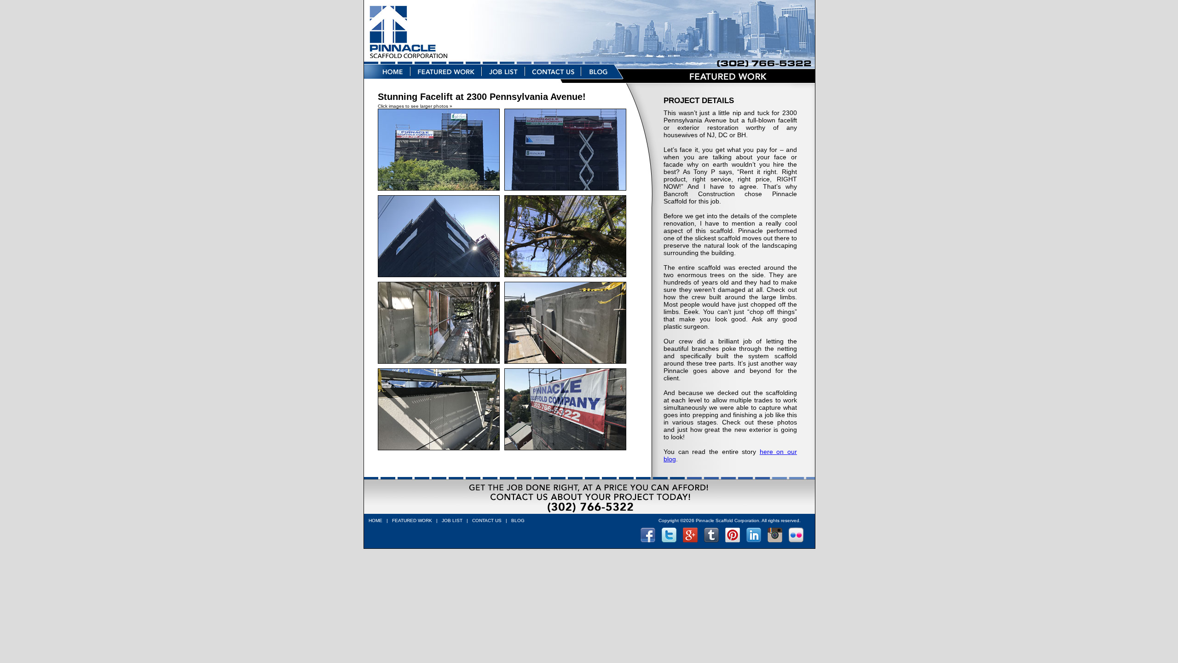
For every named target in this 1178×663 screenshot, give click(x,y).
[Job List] (503, 80)
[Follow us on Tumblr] (711, 540)
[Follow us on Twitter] (669, 540)
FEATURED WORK (412, 520)
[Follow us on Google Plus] (690, 540)
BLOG (518, 520)
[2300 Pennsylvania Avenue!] (441, 193)
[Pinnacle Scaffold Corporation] (589, 61)
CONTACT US (487, 520)
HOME (375, 520)
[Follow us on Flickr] (796, 540)
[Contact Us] (553, 80)
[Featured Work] (446, 80)
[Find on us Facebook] (648, 540)
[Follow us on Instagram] (775, 540)
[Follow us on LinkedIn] (753, 540)
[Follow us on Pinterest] (732, 540)
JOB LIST (452, 520)
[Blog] (603, 80)
